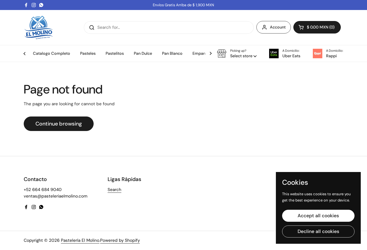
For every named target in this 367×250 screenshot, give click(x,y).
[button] (317, 27)
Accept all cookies (318, 215)
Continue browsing (58, 123)
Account (278, 27)
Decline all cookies (318, 231)
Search (114, 189)
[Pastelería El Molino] (39, 27)
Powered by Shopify (120, 240)
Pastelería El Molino (80, 240)
